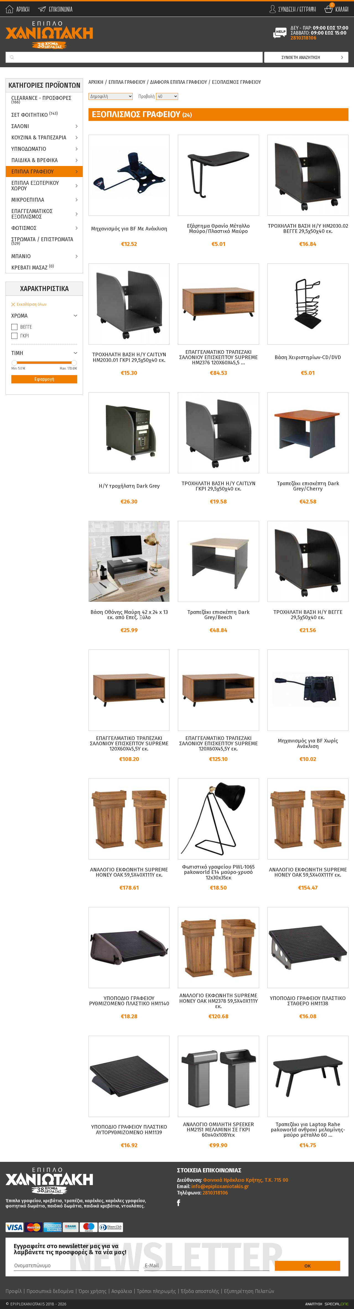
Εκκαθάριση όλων (31, 304)
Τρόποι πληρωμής (156, 1291)
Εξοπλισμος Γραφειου (236, 82)
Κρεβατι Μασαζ (32, 267)
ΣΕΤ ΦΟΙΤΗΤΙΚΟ (34, 114)
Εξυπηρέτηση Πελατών (249, 1291)
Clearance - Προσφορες (41, 100)
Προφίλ (14, 1291)
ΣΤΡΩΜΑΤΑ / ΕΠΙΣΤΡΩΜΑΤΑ (42, 241)
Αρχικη (95, 82)
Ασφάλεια (121, 1291)
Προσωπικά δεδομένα (50, 1291)
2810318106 (303, 37)
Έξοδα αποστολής (200, 1291)
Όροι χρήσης (92, 1291)
